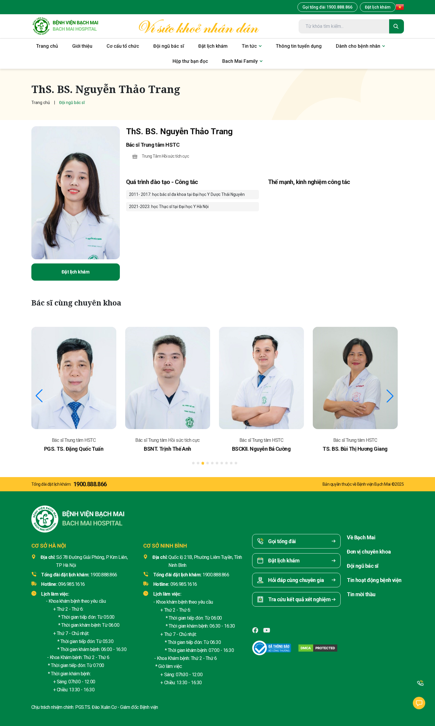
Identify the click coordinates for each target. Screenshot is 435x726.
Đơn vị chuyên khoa (369, 552)
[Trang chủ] (65, 26)
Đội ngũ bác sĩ (362, 566)
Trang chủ (40, 102)
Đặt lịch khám (378, 7)
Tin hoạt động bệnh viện (374, 580)
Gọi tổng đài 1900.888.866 (327, 7)
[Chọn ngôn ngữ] (400, 7)
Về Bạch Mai (361, 537)
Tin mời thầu (361, 594)
